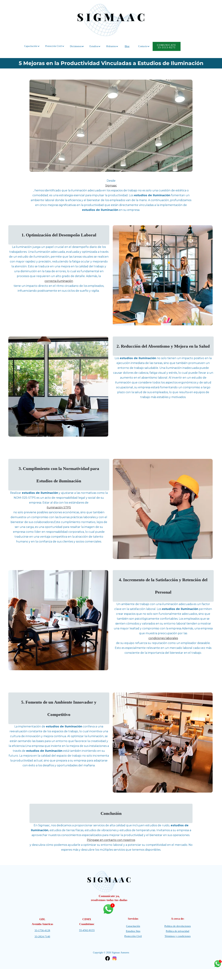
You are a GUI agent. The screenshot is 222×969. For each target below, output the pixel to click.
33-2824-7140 (42, 936)
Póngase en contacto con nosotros (111, 840)
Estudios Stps (133, 931)
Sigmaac (111, 185)
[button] (31, 46)
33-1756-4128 (42, 930)
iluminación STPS (59, 507)
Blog (127, 46)
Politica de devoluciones (177, 926)
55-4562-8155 (87, 930)
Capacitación (133, 926)
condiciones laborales (163, 638)
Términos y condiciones (178, 936)
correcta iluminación (59, 281)
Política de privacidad (177, 931)
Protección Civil (133, 936)
